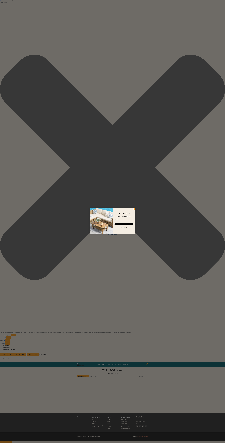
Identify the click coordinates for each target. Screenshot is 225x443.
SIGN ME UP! (124, 223)
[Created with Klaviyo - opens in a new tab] (112, 234)
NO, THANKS (124, 227)
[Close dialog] (134, 209)
